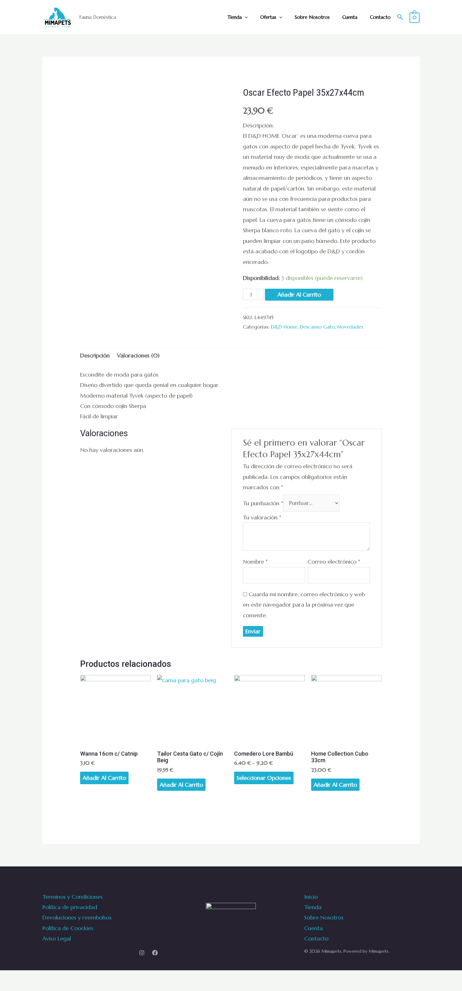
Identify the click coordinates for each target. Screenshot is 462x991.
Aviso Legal (56, 938)
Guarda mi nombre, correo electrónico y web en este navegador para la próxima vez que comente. (304, 605)
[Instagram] (142, 953)
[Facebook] (155, 953)
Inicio (311, 896)
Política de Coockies (67, 928)
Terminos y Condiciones (72, 896)
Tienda (235, 17)
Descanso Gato (317, 327)
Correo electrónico (334, 561)
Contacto (380, 17)
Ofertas (268, 17)
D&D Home (284, 327)
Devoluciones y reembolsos (77, 917)
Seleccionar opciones (264, 777)
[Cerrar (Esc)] (2, 977)
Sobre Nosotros (312, 17)
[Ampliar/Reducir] (22, 977)
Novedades (350, 327)
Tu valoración (262, 517)
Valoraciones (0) (138, 355)
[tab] (95, 355)
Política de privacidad (69, 907)
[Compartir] (9, 977)
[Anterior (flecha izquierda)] (2, 987)
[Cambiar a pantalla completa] (15, 977)
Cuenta (349, 17)
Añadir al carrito (299, 294)
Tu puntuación (263, 502)
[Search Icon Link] (400, 17)
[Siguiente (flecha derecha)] (9, 987)
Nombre (255, 561)
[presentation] (245, 17)
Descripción (95, 355)
